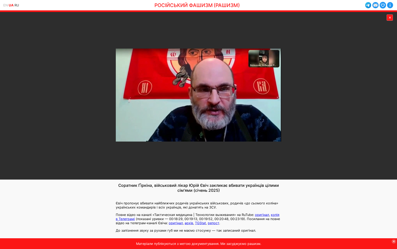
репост (213, 223)
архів (189, 223)
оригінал (262, 215)
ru (16, 5)
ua (11, 5)
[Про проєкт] (390, 5)
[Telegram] (368, 5)
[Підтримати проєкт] (382, 5)
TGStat (200, 223)
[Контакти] (375, 5)
